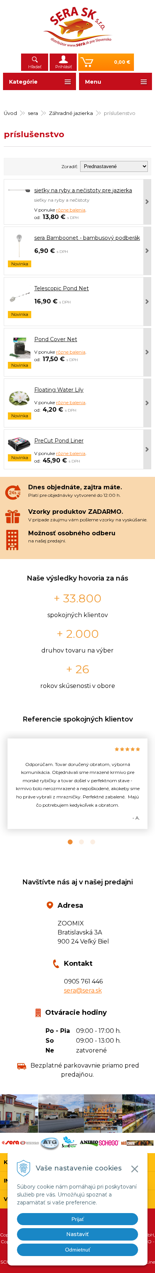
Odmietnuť (77, 1250)
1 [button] (66, 842)
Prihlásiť (63, 66)
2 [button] (77, 842)
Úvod (10, 113)
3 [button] (89, 842)
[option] (77, 784)
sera (33, 113)
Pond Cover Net (55, 339)
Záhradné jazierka (71, 113)
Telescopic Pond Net (61, 288)
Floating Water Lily (59, 389)
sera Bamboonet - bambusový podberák (87, 237)
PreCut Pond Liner (59, 440)
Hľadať (34, 66)
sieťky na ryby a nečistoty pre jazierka (83, 190)
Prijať (77, 1219)
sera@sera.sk (83, 990)
